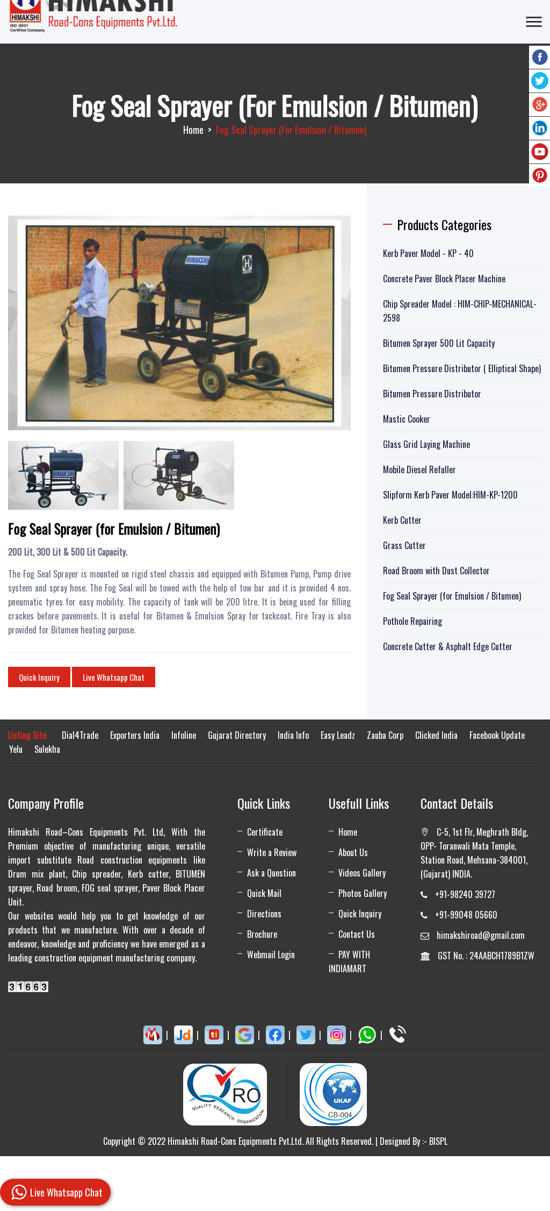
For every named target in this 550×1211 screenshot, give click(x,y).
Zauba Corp (385, 735)
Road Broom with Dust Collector (436, 570)
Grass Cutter (404, 545)
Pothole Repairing (412, 621)
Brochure (262, 934)
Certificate (265, 831)
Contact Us (356, 934)
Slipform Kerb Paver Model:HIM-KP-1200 (450, 494)
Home (193, 130)
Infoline (183, 735)
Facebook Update (497, 735)
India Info (293, 735)
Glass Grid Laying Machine (426, 444)
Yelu (16, 749)
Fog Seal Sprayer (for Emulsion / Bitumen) (452, 595)
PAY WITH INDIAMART (349, 961)
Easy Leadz (338, 735)
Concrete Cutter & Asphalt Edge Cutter (447, 646)
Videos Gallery (362, 872)
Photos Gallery (362, 893)
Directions (264, 913)
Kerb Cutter (402, 520)
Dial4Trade (80, 735)
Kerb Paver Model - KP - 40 (428, 253)
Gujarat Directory (237, 735)
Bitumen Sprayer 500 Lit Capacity (439, 343)
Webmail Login (271, 954)
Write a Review (271, 852)
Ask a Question (271, 872)
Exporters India (135, 735)
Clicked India (436, 735)
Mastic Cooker (406, 418)
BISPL (438, 1141)
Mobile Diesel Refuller (419, 469)
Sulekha (47, 749)
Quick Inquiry (39, 677)
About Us (353, 852)
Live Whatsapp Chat (113, 677)
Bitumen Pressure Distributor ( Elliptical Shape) (462, 368)
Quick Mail (264, 893)
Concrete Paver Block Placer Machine (444, 278)
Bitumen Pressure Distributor (432, 393)
